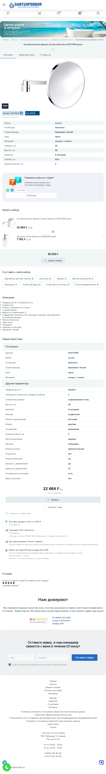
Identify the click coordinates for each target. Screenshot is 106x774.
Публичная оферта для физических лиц (53, 715)
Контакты (53, 707)
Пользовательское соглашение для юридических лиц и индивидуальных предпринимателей (53, 718)
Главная (53, 681)
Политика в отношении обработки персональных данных (53, 721)
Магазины (53, 693)
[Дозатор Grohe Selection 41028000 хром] (8, 240)
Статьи (53, 727)
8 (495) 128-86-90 (53, 753)
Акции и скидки (53, 687)
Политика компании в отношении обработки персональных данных (53, 711)
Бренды (53, 698)
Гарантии (53, 701)
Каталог (53, 684)
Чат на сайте (21, 190)
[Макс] (101, 762)
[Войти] (98, 13)
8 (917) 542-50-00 (53, 756)
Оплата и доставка (53, 690)
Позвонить (31, 195)
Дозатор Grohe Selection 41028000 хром (36, 236)
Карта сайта (53, 724)
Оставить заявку (84, 657)
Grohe (58, 123)
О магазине (53, 704)
